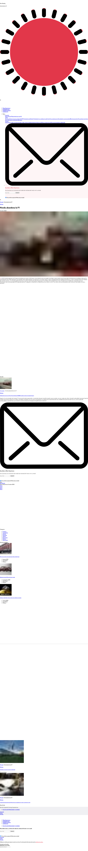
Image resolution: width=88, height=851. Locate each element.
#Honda (3, 483)
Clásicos (4, 536)
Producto (4, 531)
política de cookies (39, 842)
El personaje (5, 537)
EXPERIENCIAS (6, 821)
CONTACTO (5, 823)
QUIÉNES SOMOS (7, 822)
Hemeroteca (5, 540)
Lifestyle (4, 534)
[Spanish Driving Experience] (2, 2)
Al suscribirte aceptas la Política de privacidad (15, 197)
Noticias (1, 204)
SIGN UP (17, 192)
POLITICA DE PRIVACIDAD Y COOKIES (11, 809)
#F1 (0, 483)
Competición (5, 532)
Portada (1, 202)
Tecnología (5, 535)
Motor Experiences (6, 820)
